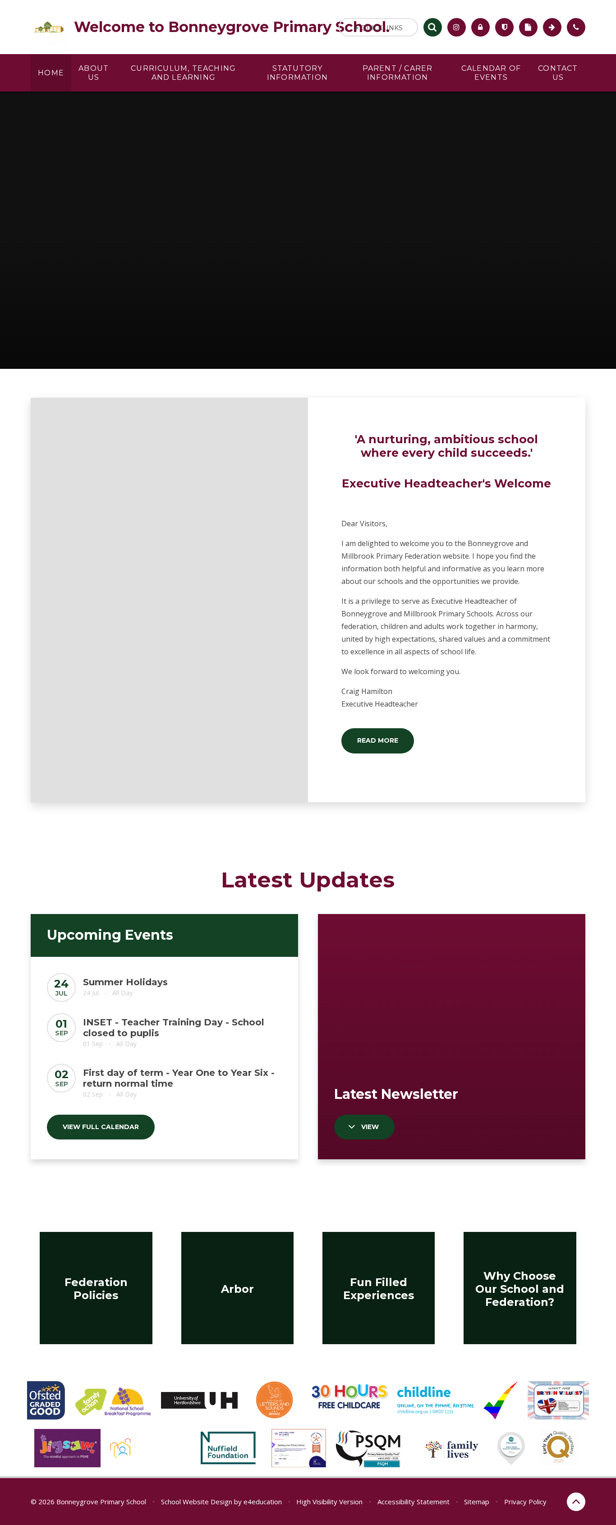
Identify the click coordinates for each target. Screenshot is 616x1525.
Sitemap (476, 1501)
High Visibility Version (329, 1501)
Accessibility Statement (413, 1501)
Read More (377, 740)
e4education (263, 1501)
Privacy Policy (525, 1501)
